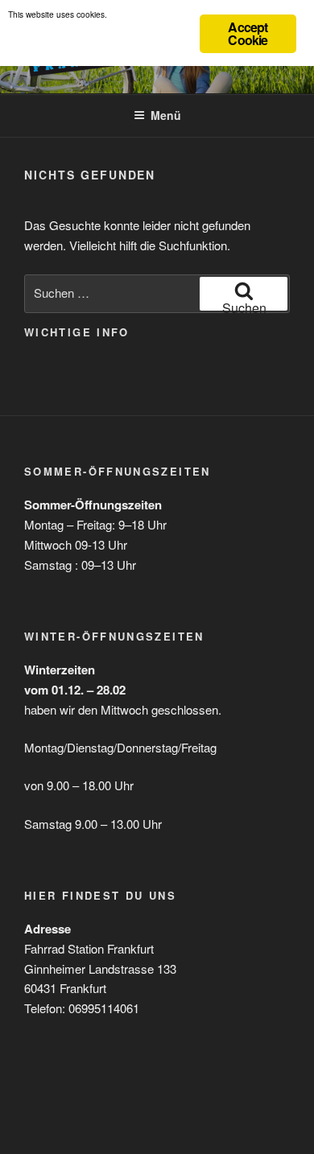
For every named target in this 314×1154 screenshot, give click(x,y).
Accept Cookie (247, 33)
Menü (166, 115)
